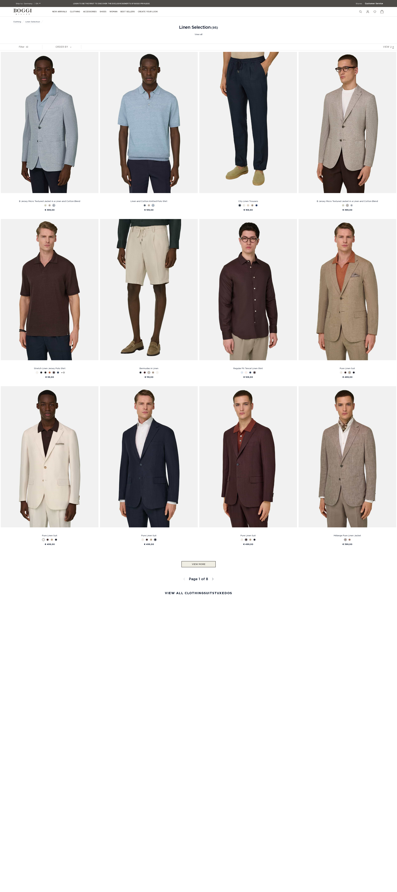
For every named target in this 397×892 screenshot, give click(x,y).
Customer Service (374, 4)
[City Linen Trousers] (248, 125)
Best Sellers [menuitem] (127, 11)
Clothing (17, 21)
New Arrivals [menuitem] (59, 11)
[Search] (360, 12)
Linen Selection (32, 21)
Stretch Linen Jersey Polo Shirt (49, 368)
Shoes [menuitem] (103, 11)
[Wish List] (375, 12)
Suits (209, 593)
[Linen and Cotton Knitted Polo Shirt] (149, 125)
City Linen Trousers (248, 201)
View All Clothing (184, 593)
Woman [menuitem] (113, 11)
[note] (70, 46)
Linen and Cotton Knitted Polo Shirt (149, 201)
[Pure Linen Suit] (347, 292)
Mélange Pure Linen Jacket (347, 535)
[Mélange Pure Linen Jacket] (347, 459)
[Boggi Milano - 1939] (22, 11)
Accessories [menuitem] (90, 11)
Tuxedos (223, 593)
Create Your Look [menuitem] (148, 11)
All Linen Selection (212, 579)
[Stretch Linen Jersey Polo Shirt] (49, 292)
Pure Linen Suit (347, 368)
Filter (21, 47)
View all (198, 34)
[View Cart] (382, 12)
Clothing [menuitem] (75, 11)
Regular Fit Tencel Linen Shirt (248, 368)
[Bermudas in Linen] (149, 292)
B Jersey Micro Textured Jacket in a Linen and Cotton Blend (49, 201)
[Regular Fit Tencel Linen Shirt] (248, 292)
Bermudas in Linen (149, 368)
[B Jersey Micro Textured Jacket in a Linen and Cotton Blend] (49, 125)
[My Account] (368, 12)
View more (198, 564)
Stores (359, 4)
